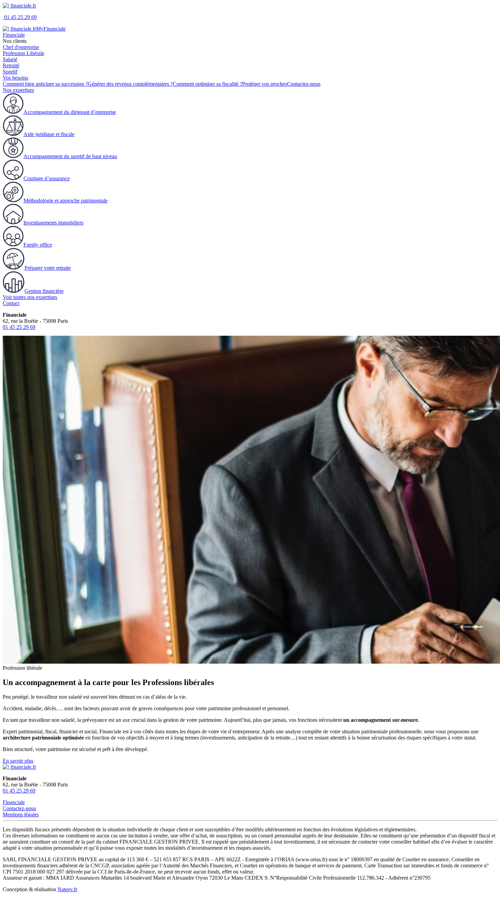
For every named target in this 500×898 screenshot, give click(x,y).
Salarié (10, 59)
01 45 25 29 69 (20, 17)
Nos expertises (18, 90)
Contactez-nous (19, 808)
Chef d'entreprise (21, 47)
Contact (11, 303)
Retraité (11, 65)
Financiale (14, 35)
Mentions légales (21, 814)
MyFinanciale (51, 29)
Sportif (10, 71)
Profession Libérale (23, 53)
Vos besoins (15, 78)
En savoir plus (18, 761)
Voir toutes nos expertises (30, 297)
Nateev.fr (67, 889)
